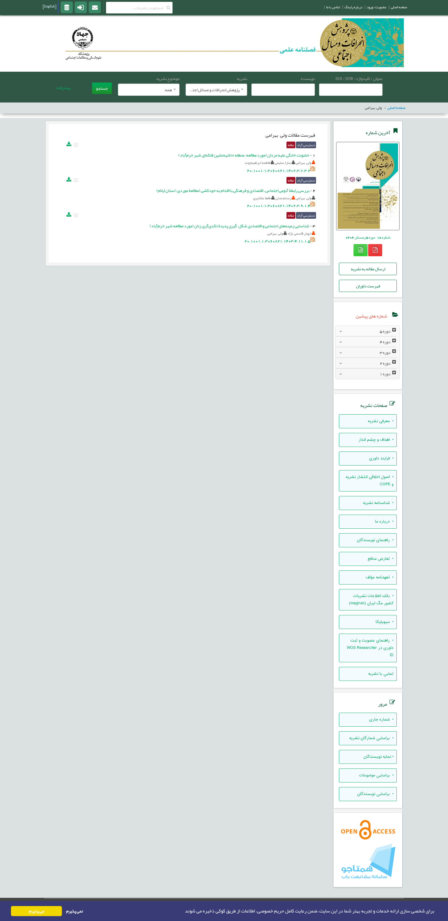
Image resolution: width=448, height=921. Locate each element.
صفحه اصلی (399, 7)
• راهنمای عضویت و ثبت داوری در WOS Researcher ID (370, 648)
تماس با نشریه (380, 674)
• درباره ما (384, 521)
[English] (49, 6)
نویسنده (308, 78)
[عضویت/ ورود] (81, 7)
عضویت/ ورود (376, 7)
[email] (95, 7)
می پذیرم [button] (36, 911)
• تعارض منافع (380, 559)
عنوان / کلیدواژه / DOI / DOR (359, 78)
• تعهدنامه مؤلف (379, 577)
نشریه (242, 78)
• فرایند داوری (381, 458)
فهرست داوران (368, 286)
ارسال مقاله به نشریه (368, 268)
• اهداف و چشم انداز (376, 440)
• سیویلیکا (384, 622)
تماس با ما (333, 7)
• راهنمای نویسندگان (375, 540)
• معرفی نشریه (380, 421)
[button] (183, 911)
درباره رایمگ (353, 7)
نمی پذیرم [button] (74, 911)
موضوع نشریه (168, 78)
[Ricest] (67, 7)
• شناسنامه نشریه (378, 503)
